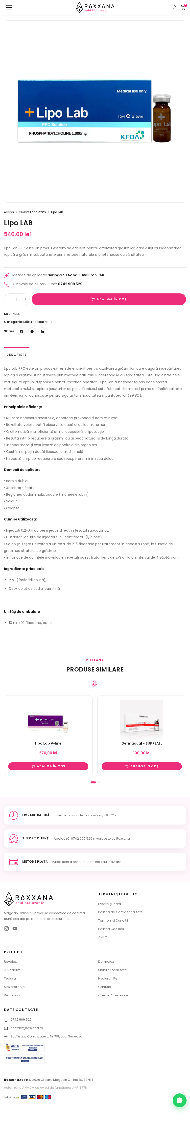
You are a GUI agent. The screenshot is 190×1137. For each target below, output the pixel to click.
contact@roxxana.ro (26, 1028)
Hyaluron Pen (108, 978)
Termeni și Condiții (113, 920)
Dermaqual (13, 995)
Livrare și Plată (109, 904)
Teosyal (10, 978)
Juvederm (12, 970)
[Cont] (174, 7)
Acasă (9, 212)
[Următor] (180, 739)
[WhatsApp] (32, 331)
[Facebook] (21, 331)
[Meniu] (8, 7)
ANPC (102, 937)
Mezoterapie (14, 986)
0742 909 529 (21, 1019)
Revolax (10, 961)
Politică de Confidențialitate (120, 912)
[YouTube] (14, 928)
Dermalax (106, 961)
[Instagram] (6, 928)
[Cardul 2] (99, 782)
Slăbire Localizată (32, 212)
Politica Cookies (111, 929)
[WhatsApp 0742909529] (180, 1100)
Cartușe (104, 986)
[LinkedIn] (42, 331)
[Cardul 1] (93, 782)
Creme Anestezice (113, 995)
